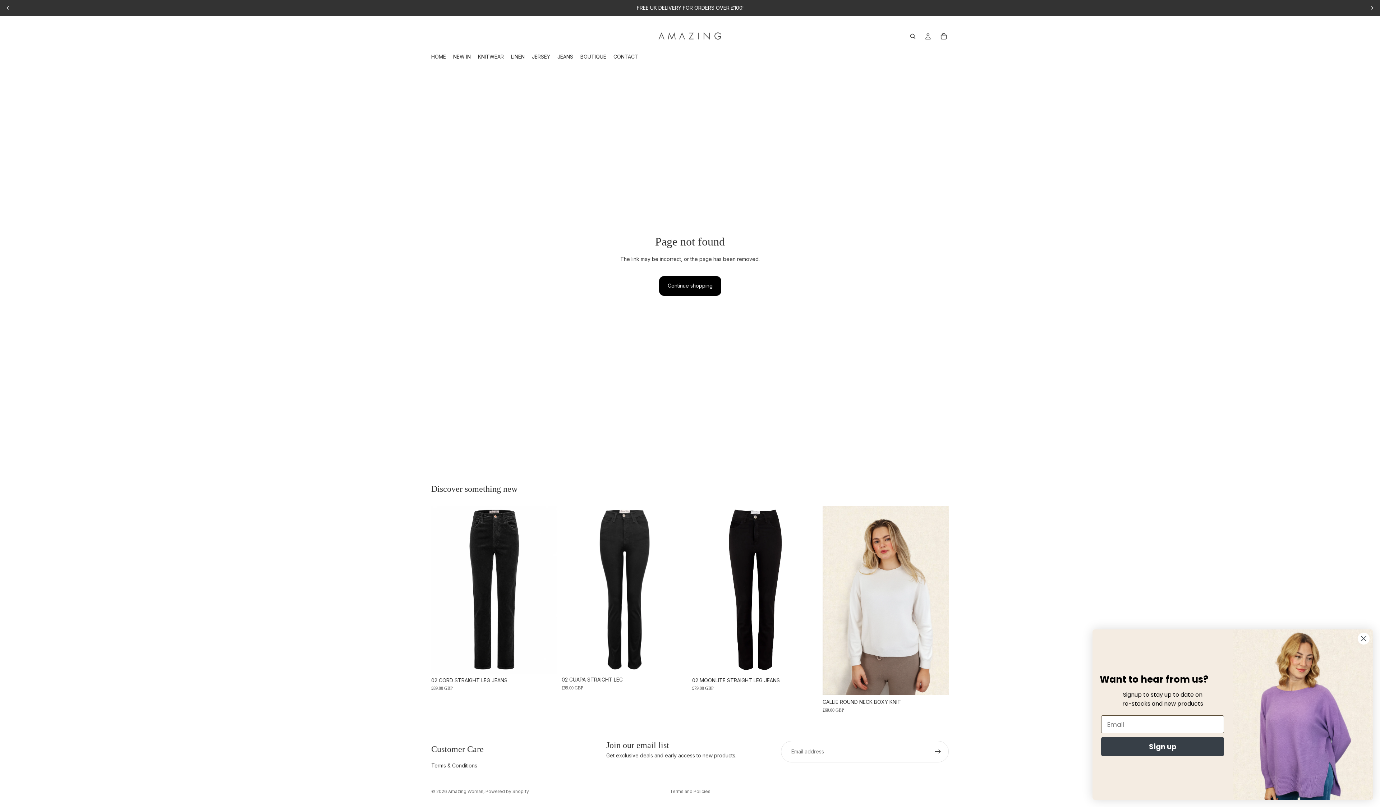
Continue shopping (690, 286)
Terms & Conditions (454, 766)
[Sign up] (938, 751)
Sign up (1163, 747)
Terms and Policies (690, 791)
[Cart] (944, 36)
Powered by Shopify (507, 791)
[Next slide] (1372, 8)
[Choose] (546, 662)
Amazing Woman (465, 791)
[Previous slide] (8, 8)
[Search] (913, 36)
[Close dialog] (1363, 638)
